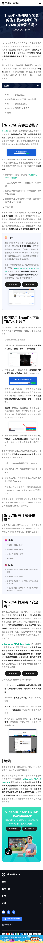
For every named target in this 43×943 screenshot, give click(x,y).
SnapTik (5, 131)
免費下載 (14, 284)
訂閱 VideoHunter (13, 919)
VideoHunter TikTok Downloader (16, 644)
